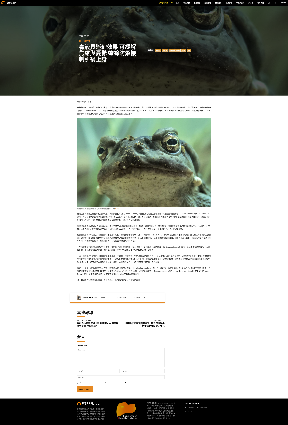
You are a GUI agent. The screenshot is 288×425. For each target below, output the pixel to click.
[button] (269, 3)
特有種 (165, 50)
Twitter (190, 411)
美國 (183, 50)
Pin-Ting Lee (91, 298)
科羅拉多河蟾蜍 (174, 50)
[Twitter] (185, 411)
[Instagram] (198, 407)
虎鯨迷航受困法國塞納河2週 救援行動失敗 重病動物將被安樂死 (145, 324)
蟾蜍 (189, 50)
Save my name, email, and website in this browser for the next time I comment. (106, 383)
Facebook (191, 407)
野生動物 (84, 41)
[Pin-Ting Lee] (80, 297)
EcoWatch (118, 209)
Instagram (203, 407)
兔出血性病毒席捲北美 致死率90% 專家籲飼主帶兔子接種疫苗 (97, 324)
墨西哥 (158, 50)
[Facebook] (185, 407)
